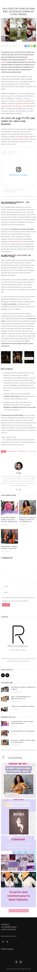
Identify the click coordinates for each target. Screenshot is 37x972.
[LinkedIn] (20, 489)
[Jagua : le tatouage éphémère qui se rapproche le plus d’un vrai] (5, 699)
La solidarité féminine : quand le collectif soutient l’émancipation (9, 519)
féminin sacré (11, 451)
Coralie (14, 46)
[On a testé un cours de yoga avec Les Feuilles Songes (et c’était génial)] (18, 30)
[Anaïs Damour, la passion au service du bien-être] (9, 536)
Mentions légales (7, 949)
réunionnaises (22, 451)
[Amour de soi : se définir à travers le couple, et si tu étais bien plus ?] (27, 507)
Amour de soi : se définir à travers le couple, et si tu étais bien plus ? (27, 519)
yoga (29, 451)
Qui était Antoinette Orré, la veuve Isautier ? (23, 731)
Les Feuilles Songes (21, 136)
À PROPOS (5, 925)
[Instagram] (17, 489)
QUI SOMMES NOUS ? (9, 927)
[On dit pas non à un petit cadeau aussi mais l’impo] (18, 889)
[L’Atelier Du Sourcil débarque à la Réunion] (5, 708)
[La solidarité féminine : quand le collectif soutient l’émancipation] (9, 507)
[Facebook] (3, 675)
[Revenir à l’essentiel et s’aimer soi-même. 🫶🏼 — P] (18, 780)
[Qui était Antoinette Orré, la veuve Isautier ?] (5, 733)
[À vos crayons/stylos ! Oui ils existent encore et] (18, 853)
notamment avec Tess (16, 241)
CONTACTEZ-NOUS (8, 930)
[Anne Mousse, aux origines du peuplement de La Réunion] (5, 689)
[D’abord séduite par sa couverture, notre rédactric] (18, 817)
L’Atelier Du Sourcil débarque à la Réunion (22, 706)
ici (19, 410)
